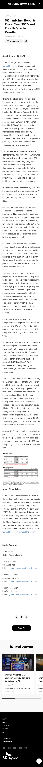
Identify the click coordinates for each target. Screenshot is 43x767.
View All (21, 628)
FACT (4, 719)
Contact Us (6, 738)
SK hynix (20, 36)
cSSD (17, 688)
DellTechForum (25, 688)
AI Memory (9, 688)
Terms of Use (7, 741)
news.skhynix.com (27, 532)
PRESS (8, 15)
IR (13, 15)
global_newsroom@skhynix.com (23, 568)
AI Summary (14, 41)
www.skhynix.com (10, 66)
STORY (4, 729)
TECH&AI (8, 685)
